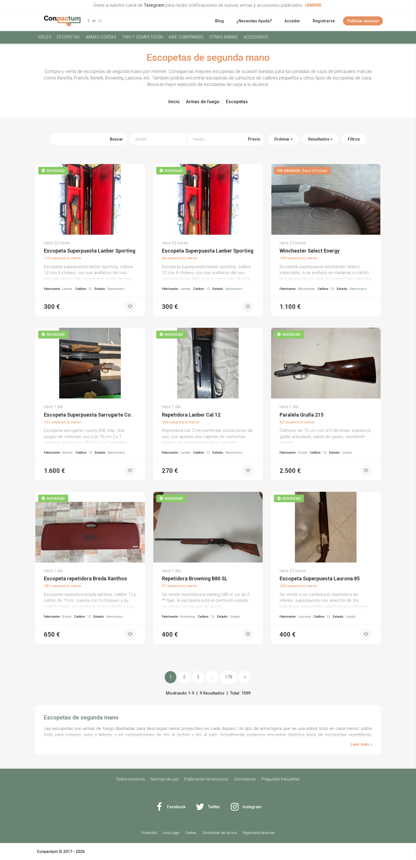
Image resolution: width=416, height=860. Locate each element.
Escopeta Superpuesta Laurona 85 (320, 578)
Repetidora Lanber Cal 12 (191, 415)
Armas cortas (101, 37)
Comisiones (245, 779)
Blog (219, 21)
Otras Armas (223, 37)
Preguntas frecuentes (280, 779)
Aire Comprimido (186, 37)
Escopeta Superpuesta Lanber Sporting (89, 251)
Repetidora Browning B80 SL (195, 578)
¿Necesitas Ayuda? (254, 21)
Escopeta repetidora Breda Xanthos (85, 578)
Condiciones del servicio (219, 833)
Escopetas (68, 37)
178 (228, 677)
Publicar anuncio (363, 21)
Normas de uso (165, 779)
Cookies (190, 833)
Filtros (354, 139)
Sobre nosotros (130, 779)
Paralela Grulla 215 (301, 415)
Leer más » (361, 744)
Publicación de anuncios (206, 779)
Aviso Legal (171, 833)
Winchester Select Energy (310, 251)
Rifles (44, 37)
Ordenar (282, 139)
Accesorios (256, 37)
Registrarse (324, 21)
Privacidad (149, 833)
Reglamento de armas (259, 833)
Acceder (292, 21)
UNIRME (313, 5)
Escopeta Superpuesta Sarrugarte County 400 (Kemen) (107, 415)
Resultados (319, 139)
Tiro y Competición (142, 37)
